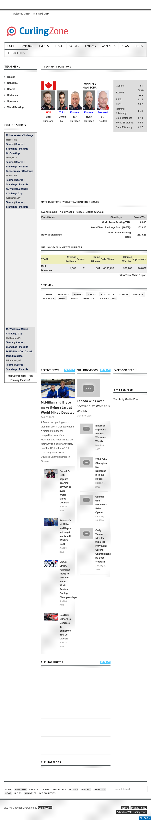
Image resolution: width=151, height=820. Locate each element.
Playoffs (23, 148)
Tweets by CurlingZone (126, 399)
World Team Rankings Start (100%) (110, 227)
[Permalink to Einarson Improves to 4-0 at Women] (86, 428)
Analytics (109, 46)
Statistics (12, 95)
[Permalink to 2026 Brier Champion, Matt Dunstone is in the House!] (86, 462)
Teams (59, 46)
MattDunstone (48, 119)
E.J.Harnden (75, 119)
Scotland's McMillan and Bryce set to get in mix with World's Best (65, 532)
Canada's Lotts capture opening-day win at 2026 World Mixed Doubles (65, 486)
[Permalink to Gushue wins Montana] (86, 499)
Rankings (27, 46)
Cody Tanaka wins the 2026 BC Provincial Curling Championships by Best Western (104, 545)
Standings (11, 148)
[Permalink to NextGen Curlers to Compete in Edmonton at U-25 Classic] (51, 617)
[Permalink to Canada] (51, 473)
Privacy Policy (138, 807)
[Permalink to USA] (51, 563)
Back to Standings (51, 234)
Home (11, 46)
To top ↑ (144, 818)
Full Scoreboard (17, 375)
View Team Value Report (133, 275)
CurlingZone (45, 807)
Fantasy (90, 46)
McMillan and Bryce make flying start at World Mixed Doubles (57, 407)
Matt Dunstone (46, 268)
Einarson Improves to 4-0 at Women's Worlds (100, 433)
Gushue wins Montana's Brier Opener (101, 504)
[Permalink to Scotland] (51, 522)
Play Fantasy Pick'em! (22, 378)
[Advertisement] (20, 268)
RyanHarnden (89, 119)
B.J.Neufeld (103, 119)
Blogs (139, 46)
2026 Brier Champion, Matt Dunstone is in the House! (101, 468)
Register (37, 13)
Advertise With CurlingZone (131, 812)
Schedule (12, 83)
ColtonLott (62, 119)
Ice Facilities (16, 53)
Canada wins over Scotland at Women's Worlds (93, 406)
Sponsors (12, 101)
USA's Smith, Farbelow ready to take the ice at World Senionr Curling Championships (68, 579)
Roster (11, 77)
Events (44, 46)
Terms (125, 807)
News (125, 46)
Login (46, 13)
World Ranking (15, 107)
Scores (74, 46)
